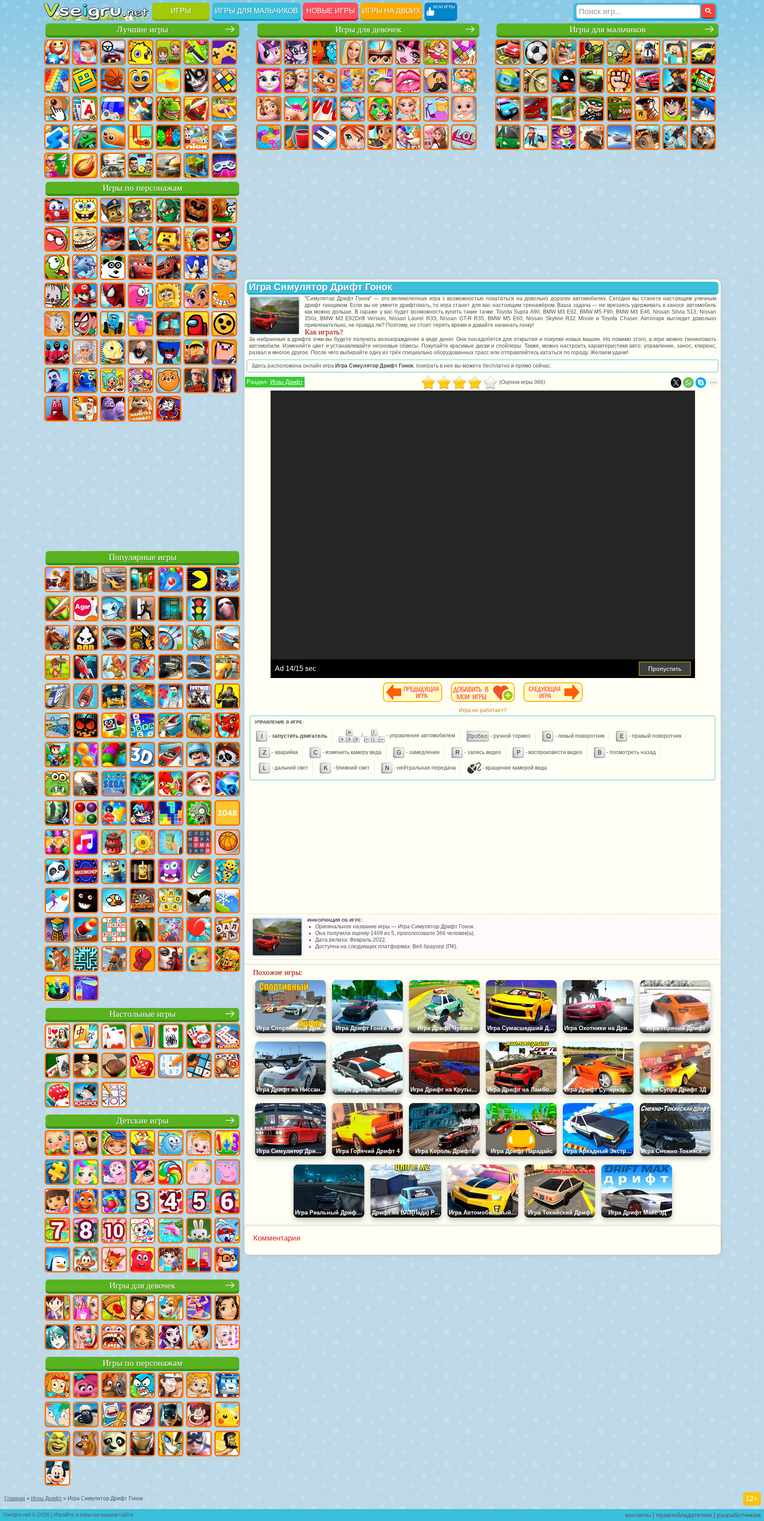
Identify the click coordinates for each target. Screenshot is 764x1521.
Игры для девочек (368, 29)
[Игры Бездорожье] (170, 668)
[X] (676, 382)
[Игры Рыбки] (85, 1202)
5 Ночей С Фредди (196, 210)
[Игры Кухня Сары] (57, 1308)
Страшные (196, 80)
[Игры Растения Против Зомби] (199, 814)
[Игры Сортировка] (85, 989)
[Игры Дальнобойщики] (85, 580)
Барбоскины (224, 267)
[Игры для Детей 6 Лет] (227, 1202)
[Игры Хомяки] (227, 1260)
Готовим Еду (380, 137)
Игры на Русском (113, 109)
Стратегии (564, 52)
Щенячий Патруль (113, 210)
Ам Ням (57, 267)
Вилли (57, 210)
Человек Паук (113, 295)
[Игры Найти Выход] (170, 609)
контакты (638, 1514)
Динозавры (168, 109)
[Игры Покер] (199, 1037)
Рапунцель (269, 109)
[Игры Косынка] (142, 1037)
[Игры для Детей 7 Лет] (57, 1231)
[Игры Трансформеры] (170, 1444)
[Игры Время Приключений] (114, 1415)
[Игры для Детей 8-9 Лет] (85, 1231)
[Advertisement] (142, 485)
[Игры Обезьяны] (85, 1260)
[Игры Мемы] (199, 959)
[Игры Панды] (57, 872)
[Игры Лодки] (85, 697)
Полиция (508, 109)
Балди (113, 352)
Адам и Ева (168, 295)
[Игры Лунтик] (114, 1173)
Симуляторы (113, 52)
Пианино (324, 137)
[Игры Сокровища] (57, 843)
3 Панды (113, 267)
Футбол (536, 52)
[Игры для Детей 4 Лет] (170, 1202)
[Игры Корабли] (199, 668)
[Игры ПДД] (199, 609)
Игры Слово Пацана (196, 380)
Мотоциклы (536, 80)
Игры (181, 11)
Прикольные (196, 109)
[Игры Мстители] (199, 1444)
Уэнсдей (224, 380)
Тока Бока (113, 380)
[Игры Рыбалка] (170, 726)
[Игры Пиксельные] (57, 755)
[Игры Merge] (57, 989)
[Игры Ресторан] (142, 1308)
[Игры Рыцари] (227, 959)
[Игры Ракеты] (199, 872)
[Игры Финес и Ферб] (57, 1415)
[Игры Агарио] (85, 609)
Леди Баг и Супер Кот (113, 239)
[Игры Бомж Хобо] (227, 1444)
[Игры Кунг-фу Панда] (114, 1444)
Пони (269, 52)
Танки (591, 52)
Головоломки (140, 137)
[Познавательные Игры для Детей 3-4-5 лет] (142, 1143)
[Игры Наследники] (142, 1415)
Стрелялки (591, 137)
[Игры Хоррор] (85, 901)
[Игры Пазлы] (57, 1173)
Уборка (296, 137)
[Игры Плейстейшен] (57, 959)
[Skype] (700, 382)
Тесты (380, 52)
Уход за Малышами (464, 109)
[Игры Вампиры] (170, 959)
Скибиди (85, 408)
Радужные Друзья (85, 380)
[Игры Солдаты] (199, 755)
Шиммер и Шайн (196, 295)
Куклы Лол (464, 137)
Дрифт (703, 109)
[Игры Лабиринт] (85, 959)
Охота (703, 137)
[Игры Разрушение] (142, 843)
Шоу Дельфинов (85, 267)
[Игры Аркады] (199, 580)
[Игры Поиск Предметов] (57, 814)
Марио (85, 295)
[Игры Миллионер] (85, 872)
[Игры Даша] (57, 1202)
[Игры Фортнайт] (199, 697)
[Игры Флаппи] (114, 901)
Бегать (564, 137)
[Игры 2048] (227, 814)
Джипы (647, 137)
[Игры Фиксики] (57, 1386)
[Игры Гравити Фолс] (170, 1386)
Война (168, 165)
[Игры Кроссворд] (142, 726)
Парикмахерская (380, 80)
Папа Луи (436, 80)
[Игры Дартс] (142, 901)
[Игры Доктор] (170, 697)
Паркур (675, 137)
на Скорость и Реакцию (57, 137)
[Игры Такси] (227, 668)
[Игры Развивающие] (114, 1143)
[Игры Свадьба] (85, 1338)
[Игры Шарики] (85, 755)
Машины (703, 52)
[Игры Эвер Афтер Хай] (170, 1338)
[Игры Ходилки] (57, 901)
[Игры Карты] (114, 1037)
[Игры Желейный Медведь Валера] (142, 1260)
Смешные (140, 80)
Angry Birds (224, 239)
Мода (436, 109)
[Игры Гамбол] (142, 1386)
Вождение (113, 165)
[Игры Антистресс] (227, 872)
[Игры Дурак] (57, 1037)
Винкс (352, 137)
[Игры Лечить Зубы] (114, 1338)
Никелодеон (196, 137)
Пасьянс (85, 109)
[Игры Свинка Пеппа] (227, 1173)
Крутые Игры (224, 137)
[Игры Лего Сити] (114, 697)
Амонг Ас (196, 324)
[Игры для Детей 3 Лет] (142, 1202)
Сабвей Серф (196, 239)
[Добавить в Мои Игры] (483, 692)
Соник (196, 267)
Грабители (591, 109)
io (168, 80)
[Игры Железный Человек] (142, 1444)
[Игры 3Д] (142, 755)
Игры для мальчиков (256, 11)
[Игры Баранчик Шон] (85, 1415)
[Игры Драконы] (227, 726)
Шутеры (536, 137)
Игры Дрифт (286, 382)
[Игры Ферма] (170, 784)
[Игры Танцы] (199, 1308)
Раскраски (464, 52)
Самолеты (619, 137)
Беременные (464, 80)
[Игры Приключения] (57, 668)
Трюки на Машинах (85, 137)
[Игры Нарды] (142, 1066)
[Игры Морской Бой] (142, 697)
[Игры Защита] (199, 638)
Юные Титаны (85, 324)
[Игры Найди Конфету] (170, 1173)
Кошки (324, 80)
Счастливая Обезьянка (224, 295)
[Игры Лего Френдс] (227, 1308)
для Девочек (85, 52)
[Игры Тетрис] (170, 814)
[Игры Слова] (170, 901)
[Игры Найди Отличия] (199, 1260)
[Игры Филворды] (199, 843)
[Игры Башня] (57, 930)
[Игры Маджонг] (85, 1037)
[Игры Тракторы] (199, 726)
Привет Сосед (57, 380)
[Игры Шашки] (114, 1066)
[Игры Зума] (114, 755)
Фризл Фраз (140, 295)
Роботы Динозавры (536, 109)
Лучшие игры (142, 29)
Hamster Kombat (140, 408)
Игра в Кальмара (57, 352)
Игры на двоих (391, 11)
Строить (196, 165)
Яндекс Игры (224, 52)
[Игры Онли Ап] (114, 959)
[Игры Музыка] (85, 843)
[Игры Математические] (227, 1143)
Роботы (703, 80)
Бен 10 (675, 109)
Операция (352, 109)
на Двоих (168, 52)
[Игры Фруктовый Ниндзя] (57, 609)
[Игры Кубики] (114, 726)
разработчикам (739, 1514)
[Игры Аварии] (57, 726)
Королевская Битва (647, 52)
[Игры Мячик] (227, 843)
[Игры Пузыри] (114, 1202)
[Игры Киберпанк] (227, 697)
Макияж (380, 109)
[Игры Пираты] (227, 755)
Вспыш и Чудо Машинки (168, 267)
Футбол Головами (140, 165)
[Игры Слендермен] (227, 609)
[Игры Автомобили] (114, 580)
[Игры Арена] (114, 668)
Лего (168, 239)
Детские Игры (140, 52)
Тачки (140, 267)
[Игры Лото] (227, 1066)
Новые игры (330, 11)
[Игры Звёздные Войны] (142, 784)
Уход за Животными (408, 137)
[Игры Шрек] (57, 1444)
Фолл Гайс (140, 324)
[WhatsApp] (688, 382)
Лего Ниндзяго (168, 210)
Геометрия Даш (85, 80)
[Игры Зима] (227, 901)
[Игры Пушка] (85, 930)
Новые (57, 52)
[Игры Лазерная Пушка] (57, 784)
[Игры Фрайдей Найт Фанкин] (142, 814)
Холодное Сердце (296, 80)
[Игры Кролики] (227, 1231)
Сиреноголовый (168, 324)
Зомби (619, 52)
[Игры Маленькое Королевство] (199, 1173)
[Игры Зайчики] (199, 1231)
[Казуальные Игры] (170, 930)
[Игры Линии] (85, 814)
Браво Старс (224, 324)
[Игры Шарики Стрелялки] (170, 580)
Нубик (224, 352)
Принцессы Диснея (408, 109)
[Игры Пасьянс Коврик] (57, 1066)
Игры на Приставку (224, 165)
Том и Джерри (57, 324)
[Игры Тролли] (85, 1386)
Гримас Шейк (113, 408)
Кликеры (57, 109)
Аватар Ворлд (140, 380)
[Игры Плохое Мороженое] (85, 638)
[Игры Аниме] (57, 1338)
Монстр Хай (408, 52)
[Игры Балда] (227, 930)
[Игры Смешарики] (170, 1143)
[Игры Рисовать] (142, 1231)
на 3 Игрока (168, 137)
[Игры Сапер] (199, 1066)
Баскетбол (85, 165)
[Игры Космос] (85, 668)
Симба (168, 380)
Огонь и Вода (324, 52)
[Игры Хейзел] (199, 1143)
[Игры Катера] (170, 755)
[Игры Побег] (142, 609)
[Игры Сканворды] (114, 930)
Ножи (140, 109)
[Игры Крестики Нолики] (114, 1095)
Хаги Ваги (168, 352)
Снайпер (675, 80)
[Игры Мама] (199, 1338)
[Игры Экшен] (57, 580)
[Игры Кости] (57, 1095)
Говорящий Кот (140, 210)
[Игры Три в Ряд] (227, 784)
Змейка (113, 137)
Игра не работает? (483, 710)
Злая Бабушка (140, 239)
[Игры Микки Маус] (57, 1473)
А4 (85, 352)
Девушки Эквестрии (296, 52)
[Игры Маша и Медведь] (85, 1143)
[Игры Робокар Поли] (227, 1386)
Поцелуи (408, 80)
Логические (224, 80)
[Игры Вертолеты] (142, 668)
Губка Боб (85, 210)
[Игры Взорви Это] (114, 609)
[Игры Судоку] (170, 1066)
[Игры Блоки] (114, 814)
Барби (352, 52)
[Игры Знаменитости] (227, 1338)
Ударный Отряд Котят (57, 295)
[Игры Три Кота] (114, 1260)
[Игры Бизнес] (170, 843)
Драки (619, 80)
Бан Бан (57, 408)
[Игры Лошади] (57, 638)
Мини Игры (224, 109)
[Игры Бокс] (142, 959)
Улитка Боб (224, 210)
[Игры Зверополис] (114, 1386)
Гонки (647, 80)
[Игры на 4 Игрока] (142, 580)
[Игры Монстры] (170, 872)
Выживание (564, 109)
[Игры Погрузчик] (142, 638)
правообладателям (684, 1514)
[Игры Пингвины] (57, 1260)
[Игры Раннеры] (114, 872)
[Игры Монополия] (85, 1095)
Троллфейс (85, 239)
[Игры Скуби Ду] (85, 1444)
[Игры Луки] (170, 638)
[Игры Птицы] (199, 901)
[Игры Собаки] (170, 1308)
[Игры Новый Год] (199, 784)
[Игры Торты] (114, 843)
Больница (296, 109)
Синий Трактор (113, 324)
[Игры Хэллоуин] (85, 726)
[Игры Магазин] (85, 1308)
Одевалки (352, 80)
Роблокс (196, 352)
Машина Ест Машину (619, 109)
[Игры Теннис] (199, 930)
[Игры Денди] (142, 872)
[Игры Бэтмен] (170, 1415)
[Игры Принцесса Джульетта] (85, 1173)
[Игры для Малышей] (57, 1143)
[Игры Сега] (114, 784)
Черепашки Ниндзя (508, 80)
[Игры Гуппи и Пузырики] (199, 1386)
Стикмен (564, 80)
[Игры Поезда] (57, 697)
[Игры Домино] (227, 1037)
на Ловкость (196, 52)
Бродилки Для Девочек (436, 52)
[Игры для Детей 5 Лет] (199, 1202)
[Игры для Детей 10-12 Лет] (114, 1231)
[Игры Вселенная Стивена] (199, 1415)
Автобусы (508, 137)
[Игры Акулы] (114, 638)
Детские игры (142, 1120)
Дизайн (269, 137)
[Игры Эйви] (142, 1338)
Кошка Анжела (269, 80)
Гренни (140, 352)
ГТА (647, 109)
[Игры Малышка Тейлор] (170, 1260)
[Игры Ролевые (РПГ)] (227, 580)
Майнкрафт (675, 52)
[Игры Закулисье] (142, 930)
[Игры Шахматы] (85, 1066)
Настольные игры (142, 1014)
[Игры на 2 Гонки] (227, 638)
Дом (436, 137)
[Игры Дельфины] (170, 1231)
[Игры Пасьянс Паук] (170, 1037)
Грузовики (591, 80)
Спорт (113, 80)
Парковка (508, 52)
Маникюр (324, 109)
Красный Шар (57, 239)
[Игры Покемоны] (227, 1415)
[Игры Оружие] (85, 784)
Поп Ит (57, 80)
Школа (57, 165)
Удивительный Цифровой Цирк (168, 408)
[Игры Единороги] (142, 1173)
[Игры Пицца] (114, 1308)
